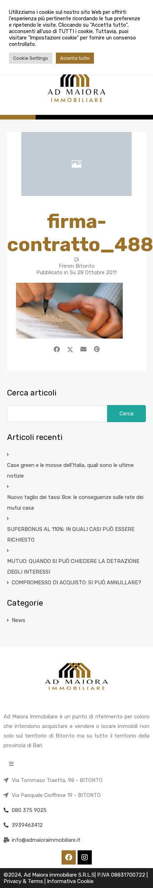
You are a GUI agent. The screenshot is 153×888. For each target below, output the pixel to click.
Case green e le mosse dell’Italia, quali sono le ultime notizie (70, 470)
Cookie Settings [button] (30, 58)
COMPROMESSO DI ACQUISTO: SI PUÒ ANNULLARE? (76, 582)
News (18, 620)
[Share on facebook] (57, 349)
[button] (11, 763)
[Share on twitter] (70, 349)
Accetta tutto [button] (75, 58)
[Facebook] (69, 857)
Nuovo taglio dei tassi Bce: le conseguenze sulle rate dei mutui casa (75, 502)
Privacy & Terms (24, 881)
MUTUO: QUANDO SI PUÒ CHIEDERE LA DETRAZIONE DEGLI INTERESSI (73, 566)
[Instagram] (85, 857)
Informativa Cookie (70, 881)
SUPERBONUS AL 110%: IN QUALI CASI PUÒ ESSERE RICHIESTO (70, 534)
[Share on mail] (83, 349)
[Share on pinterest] (97, 349)
